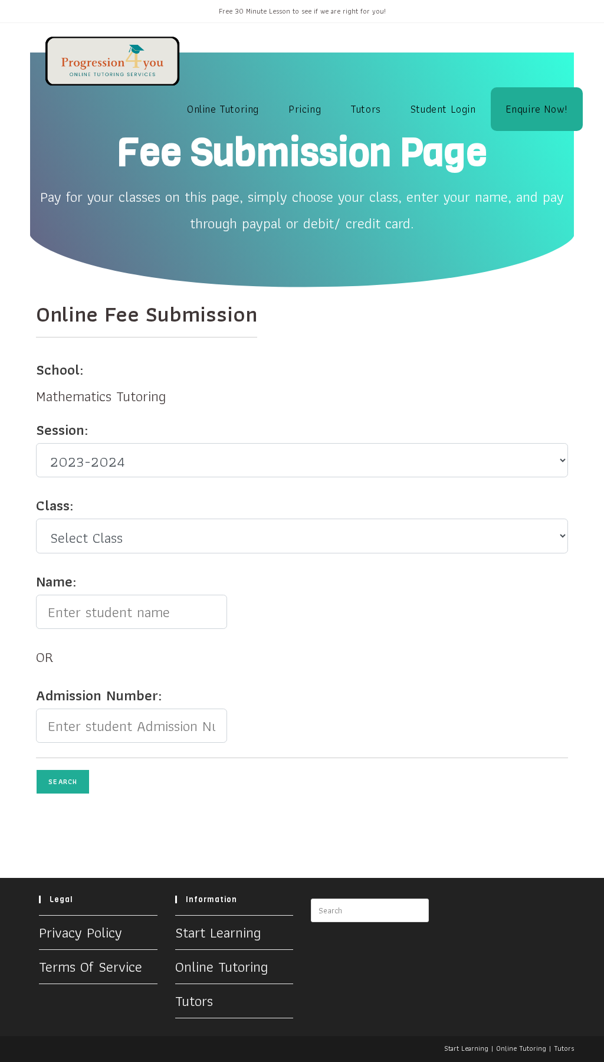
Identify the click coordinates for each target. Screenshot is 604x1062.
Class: (54, 505)
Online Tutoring (221, 966)
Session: (62, 429)
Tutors (194, 1000)
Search (62, 781)
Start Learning (218, 932)
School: (59, 369)
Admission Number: (99, 695)
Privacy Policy (80, 932)
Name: (56, 581)
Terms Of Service (90, 966)
